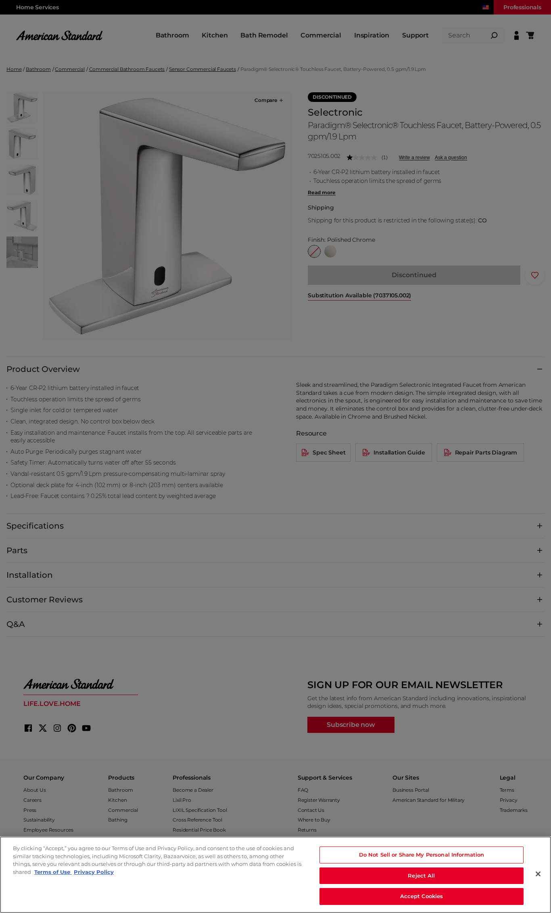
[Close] (538, 874)
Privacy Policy (94, 872)
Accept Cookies (421, 896)
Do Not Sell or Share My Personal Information (421, 854)
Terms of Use (53, 872)
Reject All (421, 875)
